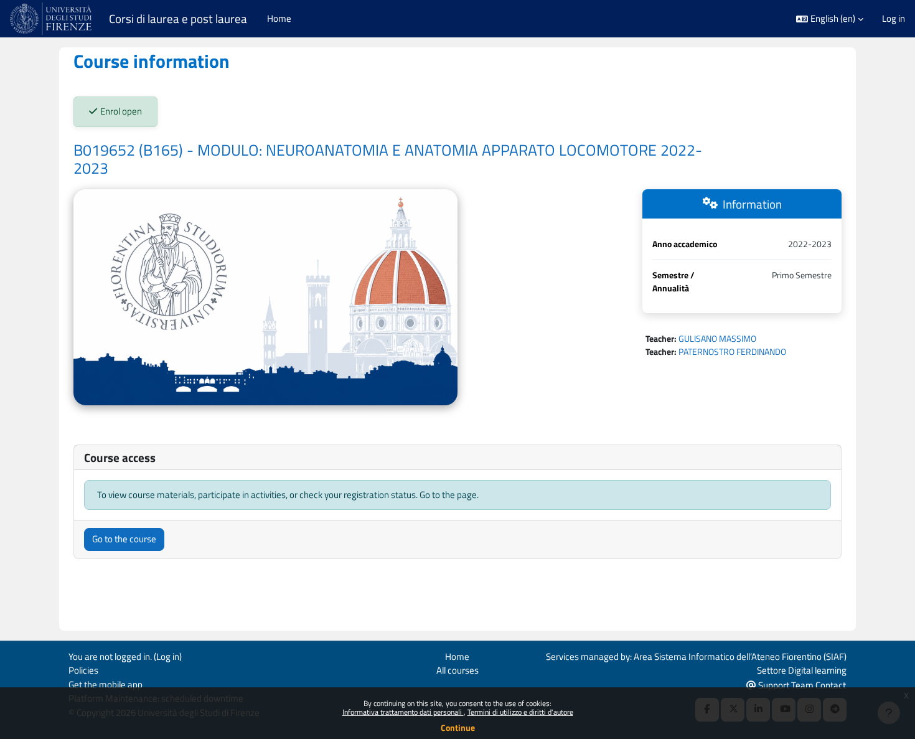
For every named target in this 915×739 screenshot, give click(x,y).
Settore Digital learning (802, 670)
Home (457, 656)
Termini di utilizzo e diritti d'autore (520, 712)
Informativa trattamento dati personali (403, 712)
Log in (893, 19)
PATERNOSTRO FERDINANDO (732, 351)
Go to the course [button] (124, 539)
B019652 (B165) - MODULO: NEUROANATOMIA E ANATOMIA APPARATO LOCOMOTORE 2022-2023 (387, 159)
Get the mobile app (105, 684)
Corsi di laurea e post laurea (178, 18)
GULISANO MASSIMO (717, 338)
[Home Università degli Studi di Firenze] (52, 18)
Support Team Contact (801, 685)
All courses (457, 670)
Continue (458, 727)
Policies (83, 670)
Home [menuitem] (279, 18)
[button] (829, 19)
